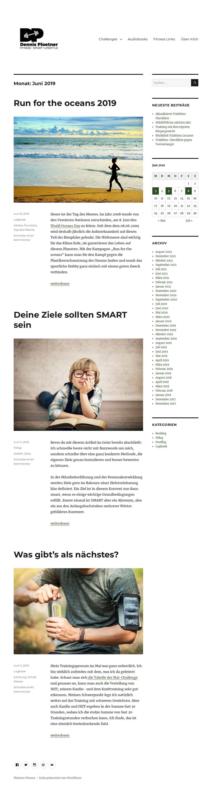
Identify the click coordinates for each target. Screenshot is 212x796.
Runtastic (30, 225)
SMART (18, 453)
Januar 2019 (163, 373)
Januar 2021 (163, 286)
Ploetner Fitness (24, 778)
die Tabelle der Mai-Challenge (112, 677)
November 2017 (165, 403)
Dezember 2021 (165, 256)
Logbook (20, 219)
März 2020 (162, 317)
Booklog (160, 433)
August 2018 (163, 377)
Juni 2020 (161, 308)
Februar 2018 (164, 390)
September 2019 (166, 338)
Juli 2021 (161, 269)
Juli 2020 (161, 304)
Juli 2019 (161, 347)
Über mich (189, 39)
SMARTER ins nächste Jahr (173, 122)
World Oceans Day (65, 226)
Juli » (189, 220)
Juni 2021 (161, 273)
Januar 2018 (163, 395)
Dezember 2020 (165, 291)
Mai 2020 (161, 312)
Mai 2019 (161, 356)
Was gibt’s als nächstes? (66, 554)
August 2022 (163, 252)
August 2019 (163, 343)
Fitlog (18, 447)
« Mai (161, 220)
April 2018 (162, 382)
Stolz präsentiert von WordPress (60, 778)
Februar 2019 (164, 369)
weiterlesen (60, 284)
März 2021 (162, 278)
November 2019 (165, 330)
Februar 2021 (164, 282)
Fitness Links (164, 39)
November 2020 (165, 295)
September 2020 (166, 299)
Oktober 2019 (164, 334)
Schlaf (32, 677)
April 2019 (162, 360)
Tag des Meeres (24, 229)
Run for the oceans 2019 (65, 103)
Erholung (20, 677)
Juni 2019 (161, 351)
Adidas (18, 225)
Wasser (18, 681)
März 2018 (162, 386)
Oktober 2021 (164, 260)
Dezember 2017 (165, 399)
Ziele (27, 453)
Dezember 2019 (165, 325)
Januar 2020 (163, 321)
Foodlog (160, 442)
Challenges (108, 39)
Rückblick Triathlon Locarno (174, 135)
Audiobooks (138, 39)
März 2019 (162, 364)
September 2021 (166, 265)
